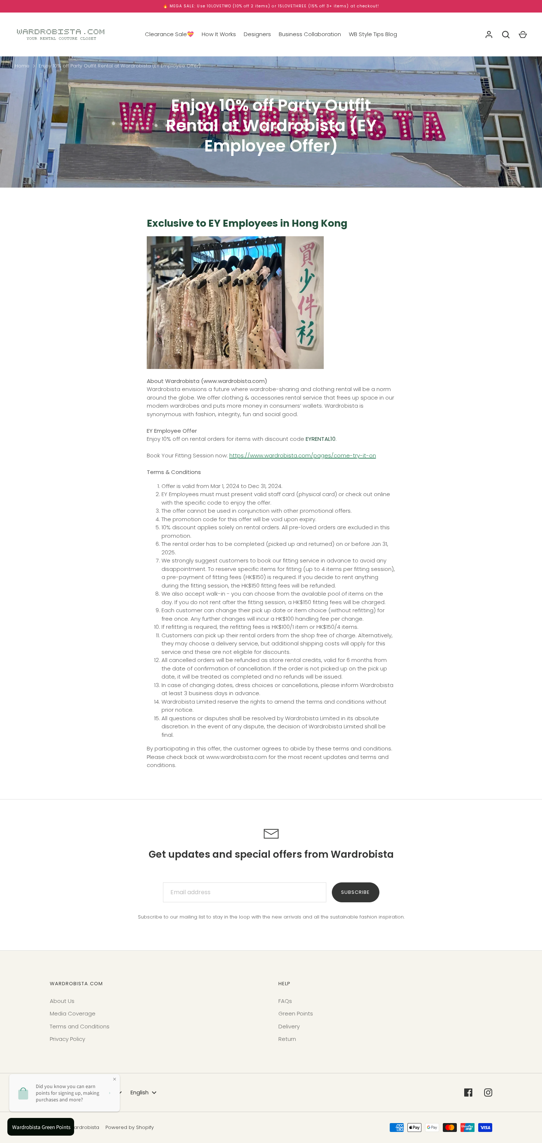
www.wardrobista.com (234, 381)
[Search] (506, 35)
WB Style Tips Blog (373, 34)
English (140, 1092)
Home (22, 65)
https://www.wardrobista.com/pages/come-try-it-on (302, 455)
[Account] (489, 35)
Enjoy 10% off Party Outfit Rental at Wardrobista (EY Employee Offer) (120, 65)
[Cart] (523, 35)
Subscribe (355, 892)
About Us (62, 1001)
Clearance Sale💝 (169, 34)
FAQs (285, 1001)
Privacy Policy (67, 1039)
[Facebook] (468, 1092)
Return (287, 1039)
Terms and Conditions (80, 1026)
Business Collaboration (310, 34)
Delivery (289, 1026)
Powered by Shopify (129, 1127)
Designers (257, 34)
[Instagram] (488, 1092)
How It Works (219, 34)
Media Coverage (72, 1013)
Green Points (295, 1013)
